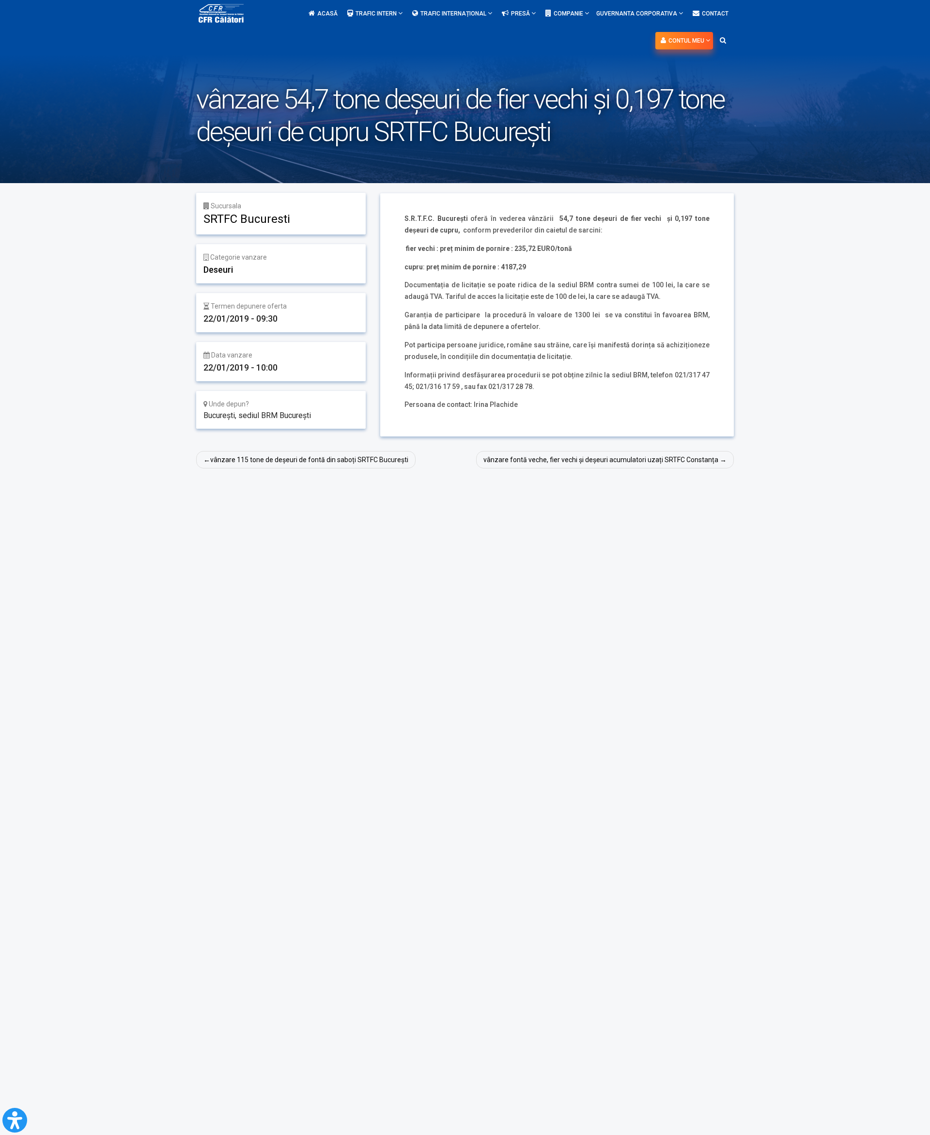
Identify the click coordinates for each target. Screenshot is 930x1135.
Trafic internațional (454, 13)
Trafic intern (377, 13)
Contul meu (687, 40)
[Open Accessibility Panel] (14, 1120)
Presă (521, 13)
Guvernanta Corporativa (637, 13)
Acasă (327, 13)
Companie (569, 13)
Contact (715, 13)
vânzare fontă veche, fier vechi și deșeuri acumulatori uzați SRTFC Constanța (600, 460)
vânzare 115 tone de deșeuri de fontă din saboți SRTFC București (309, 460)
